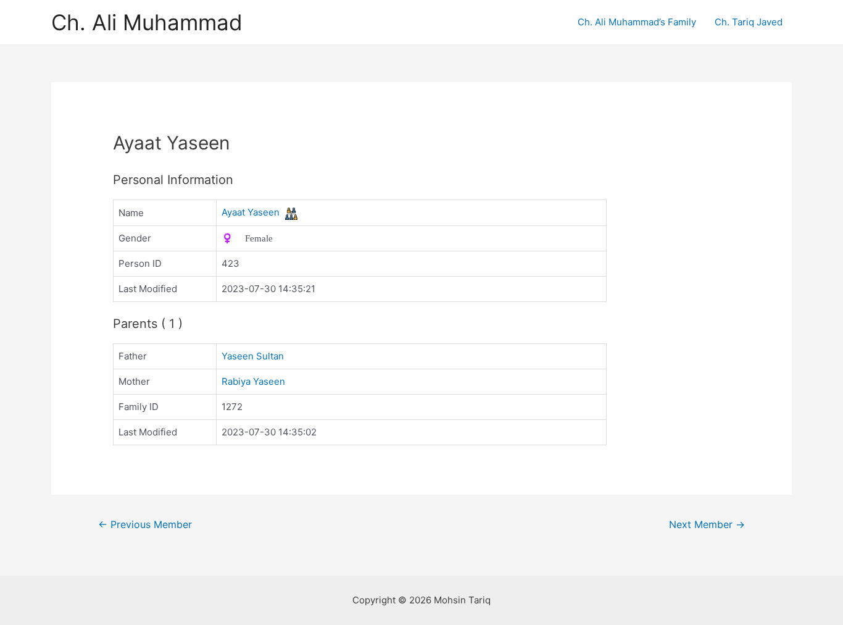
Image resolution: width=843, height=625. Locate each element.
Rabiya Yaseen (253, 381)
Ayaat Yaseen (251, 212)
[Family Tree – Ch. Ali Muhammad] (291, 213)
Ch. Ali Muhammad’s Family (637, 22)
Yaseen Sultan (253, 356)
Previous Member (145, 525)
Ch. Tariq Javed (749, 22)
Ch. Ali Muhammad (147, 22)
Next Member (707, 525)
